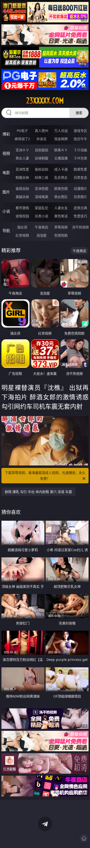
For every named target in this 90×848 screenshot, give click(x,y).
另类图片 (80, 196)
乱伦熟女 (61, 177)
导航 (6, 230)
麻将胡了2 (22, 139)
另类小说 (41, 216)
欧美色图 (61, 188)
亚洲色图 (41, 188)
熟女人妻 (22, 158)
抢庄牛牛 (80, 139)
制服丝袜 (22, 177)
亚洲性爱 (22, 169)
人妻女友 (61, 207)
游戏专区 (80, 130)
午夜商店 (41, 227)
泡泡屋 (41, 235)
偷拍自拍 (41, 169)
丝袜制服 (41, 158)
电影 (6, 172)
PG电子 (22, 130)
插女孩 (22, 227)
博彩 (6, 134)
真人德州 (41, 130)
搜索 (79, 112)
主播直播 (61, 158)
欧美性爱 (80, 169)
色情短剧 (61, 235)
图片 (6, 192)
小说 (6, 211)
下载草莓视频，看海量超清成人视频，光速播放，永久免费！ (45, 475)
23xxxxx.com (45, 100)
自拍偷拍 (41, 150)
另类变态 (80, 177)
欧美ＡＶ (61, 150)
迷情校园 (22, 216)
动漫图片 (80, 188)
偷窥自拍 (22, 188)
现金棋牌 (61, 139)
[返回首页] (84, 838)
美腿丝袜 (22, 196)
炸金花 (41, 139)
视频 (6, 153)
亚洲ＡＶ (22, 150)
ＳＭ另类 (80, 158)
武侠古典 (80, 207)
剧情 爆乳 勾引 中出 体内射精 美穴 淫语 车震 (38, 491)
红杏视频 (22, 235)
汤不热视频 (80, 227)
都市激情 (22, 207)
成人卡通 (61, 169)
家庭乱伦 (41, 207)
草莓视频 (61, 227)
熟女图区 (61, 196)
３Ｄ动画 (80, 150)
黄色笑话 (61, 216)
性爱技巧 (80, 216)
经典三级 (41, 177)
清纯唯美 (41, 196)
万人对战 (61, 130)
